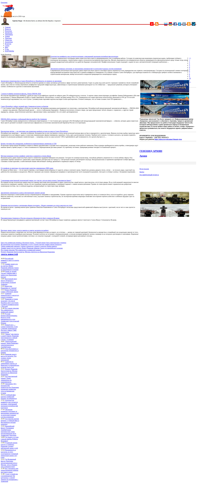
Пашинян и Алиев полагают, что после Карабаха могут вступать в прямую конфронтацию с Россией (10, 302)
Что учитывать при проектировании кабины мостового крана (9, 470)
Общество (8, 40)
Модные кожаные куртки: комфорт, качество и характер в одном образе (26, 156)
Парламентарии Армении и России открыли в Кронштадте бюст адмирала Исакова (30, 218)
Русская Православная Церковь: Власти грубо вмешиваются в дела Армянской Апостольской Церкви (10, 318)
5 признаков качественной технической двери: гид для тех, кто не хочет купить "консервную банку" (36, 180)
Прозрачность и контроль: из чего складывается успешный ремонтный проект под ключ (9, 453)
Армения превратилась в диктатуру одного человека (10, 295)
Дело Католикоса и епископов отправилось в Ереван (10, 350)
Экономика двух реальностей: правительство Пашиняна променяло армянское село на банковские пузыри (10, 388)
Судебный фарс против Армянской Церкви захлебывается (9, 396)
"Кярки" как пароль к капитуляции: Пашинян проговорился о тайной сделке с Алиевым (10, 336)
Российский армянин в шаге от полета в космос (10, 260)
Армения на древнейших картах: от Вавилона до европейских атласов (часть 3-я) (10, 364)
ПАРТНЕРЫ (9, 51)
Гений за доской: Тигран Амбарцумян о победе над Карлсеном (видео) (9, 274)
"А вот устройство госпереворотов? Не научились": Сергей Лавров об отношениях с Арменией (9, 477)
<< (190, 58)
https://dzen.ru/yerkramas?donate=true (168, 139)
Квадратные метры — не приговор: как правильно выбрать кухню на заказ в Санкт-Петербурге (34, 131)
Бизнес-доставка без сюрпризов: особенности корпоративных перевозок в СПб (28, 143)
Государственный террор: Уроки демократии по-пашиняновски (9, 379)
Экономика (9, 34)
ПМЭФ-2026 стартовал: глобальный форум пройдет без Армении (24, 119)
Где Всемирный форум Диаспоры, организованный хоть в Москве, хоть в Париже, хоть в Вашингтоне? (9, 463)
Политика (8, 31)
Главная (7, 27)
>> (190, 82)
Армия (7, 36)
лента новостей (9, 254)
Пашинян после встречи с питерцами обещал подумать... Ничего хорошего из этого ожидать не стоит (36, 205)
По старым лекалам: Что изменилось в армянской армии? (21, 250)
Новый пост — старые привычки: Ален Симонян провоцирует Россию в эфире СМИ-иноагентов (9, 328)
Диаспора (8, 38)
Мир (6, 47)
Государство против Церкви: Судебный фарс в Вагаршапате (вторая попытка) (10, 421)
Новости (8, 29)
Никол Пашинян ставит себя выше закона (9, 291)
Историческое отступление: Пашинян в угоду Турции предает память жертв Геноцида (31, 244)
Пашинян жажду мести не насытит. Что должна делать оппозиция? (9, 357)
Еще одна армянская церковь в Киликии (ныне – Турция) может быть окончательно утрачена (33, 243)
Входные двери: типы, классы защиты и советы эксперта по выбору (25, 230)
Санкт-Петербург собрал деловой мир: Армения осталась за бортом (24, 106)
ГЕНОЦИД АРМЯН (151, 151)
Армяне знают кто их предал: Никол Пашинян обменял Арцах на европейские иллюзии (32, 248)
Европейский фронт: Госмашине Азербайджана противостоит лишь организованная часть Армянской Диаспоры (8, 430)
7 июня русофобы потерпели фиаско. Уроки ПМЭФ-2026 (21, 94)
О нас (7, 49)
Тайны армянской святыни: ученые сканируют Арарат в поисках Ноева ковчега (29, 246)
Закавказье (8, 33)
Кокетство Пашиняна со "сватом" (9, 287)
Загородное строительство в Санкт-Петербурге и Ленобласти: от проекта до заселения (31, 81)
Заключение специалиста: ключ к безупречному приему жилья (23, 193)
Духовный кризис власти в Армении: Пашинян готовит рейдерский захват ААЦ (9, 445)
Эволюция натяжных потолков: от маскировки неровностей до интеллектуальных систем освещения (85, 69)
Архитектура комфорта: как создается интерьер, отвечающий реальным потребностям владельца (84, 56)
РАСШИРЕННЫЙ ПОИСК (149, 175)
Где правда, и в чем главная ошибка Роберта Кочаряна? (9, 439)
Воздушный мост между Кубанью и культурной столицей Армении (9, 281)
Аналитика (9, 42)
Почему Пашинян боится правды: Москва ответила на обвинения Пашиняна (28, 252)
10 (190, 78)
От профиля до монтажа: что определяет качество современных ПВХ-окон (27, 168)
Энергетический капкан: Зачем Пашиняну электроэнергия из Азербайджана (9, 344)
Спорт (7, 45)
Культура (8, 44)
